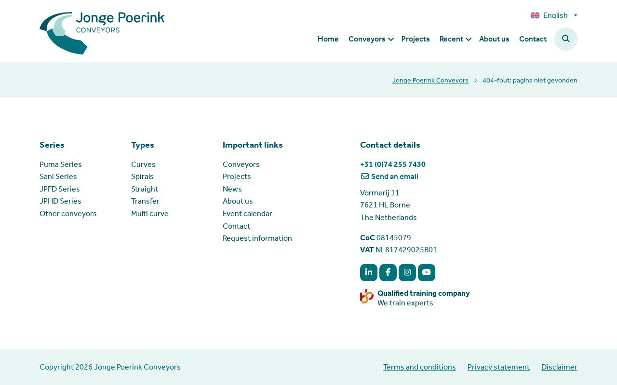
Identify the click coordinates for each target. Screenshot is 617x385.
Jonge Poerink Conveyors (430, 80)
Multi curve (150, 213)
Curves (143, 164)
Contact (236, 226)
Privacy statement (499, 366)
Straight (144, 188)
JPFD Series (60, 188)
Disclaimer (559, 366)
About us (238, 201)
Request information (257, 238)
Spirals (142, 176)
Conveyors (241, 164)
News (232, 188)
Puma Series (61, 164)
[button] (565, 39)
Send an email (394, 176)
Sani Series (58, 176)
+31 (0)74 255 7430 (393, 164)
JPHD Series (60, 201)
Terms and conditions (419, 366)
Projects (237, 176)
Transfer (145, 201)
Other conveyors (68, 213)
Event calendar (247, 213)
